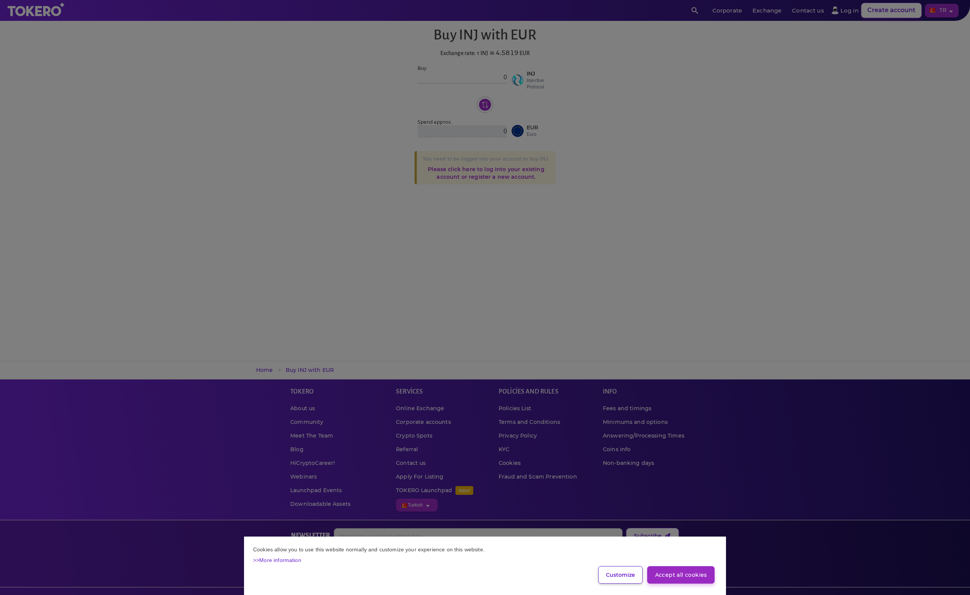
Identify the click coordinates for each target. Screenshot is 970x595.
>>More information (277, 560)
